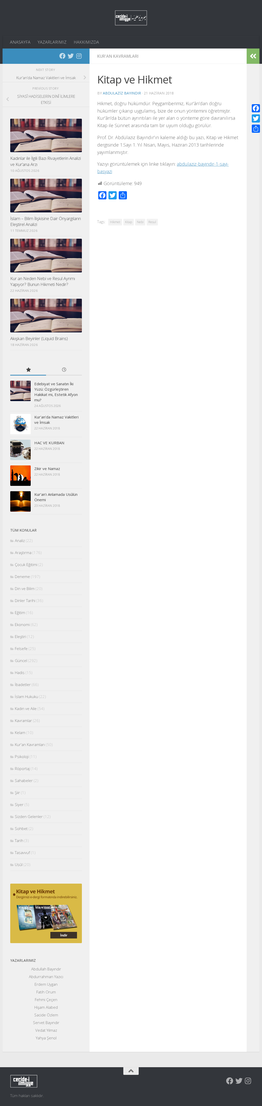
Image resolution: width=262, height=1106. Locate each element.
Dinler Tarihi (25, 600)
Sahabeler (24, 780)
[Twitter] (71, 56)
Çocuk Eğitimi (26, 564)
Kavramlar (23, 720)
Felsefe (21, 648)
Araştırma (23, 552)
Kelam (20, 732)
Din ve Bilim (25, 588)
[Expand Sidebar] (253, 56)
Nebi (140, 222)
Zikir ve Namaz (47, 468)
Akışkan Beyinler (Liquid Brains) (39, 338)
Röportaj (22, 768)
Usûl (19, 864)
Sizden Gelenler (29, 816)
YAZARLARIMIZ (52, 42)
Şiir (17, 792)
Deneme (22, 576)
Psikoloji (22, 756)
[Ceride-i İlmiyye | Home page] (131, 18)
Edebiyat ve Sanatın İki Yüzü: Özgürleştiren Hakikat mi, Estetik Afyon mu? (56, 391)
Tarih (19, 840)
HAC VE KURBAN (49, 442)
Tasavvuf (22, 852)
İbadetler (23, 684)
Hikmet (115, 222)
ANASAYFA (20, 42)
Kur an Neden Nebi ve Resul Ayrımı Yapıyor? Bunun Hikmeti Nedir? (42, 281)
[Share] (256, 129)
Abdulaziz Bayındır (122, 93)
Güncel (21, 660)
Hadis (20, 672)
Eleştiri (20, 636)
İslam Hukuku (26, 696)
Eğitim (20, 612)
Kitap (128, 222)
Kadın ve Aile (26, 708)
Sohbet (21, 828)
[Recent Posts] (64, 370)
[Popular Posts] (28, 370)
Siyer (19, 804)
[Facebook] (62, 56)
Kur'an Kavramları (117, 56)
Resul (152, 222)
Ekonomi (22, 624)
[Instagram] (79, 56)
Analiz (20, 540)
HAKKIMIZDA (86, 42)
